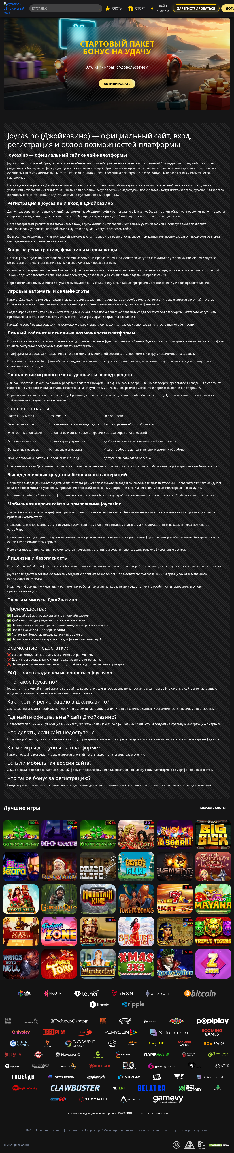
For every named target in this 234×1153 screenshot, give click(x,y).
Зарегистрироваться (196, 8)
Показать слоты (212, 808)
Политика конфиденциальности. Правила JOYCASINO (98, 1113)
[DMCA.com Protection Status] (219, 1145)
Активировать (117, 84)
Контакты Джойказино (155, 1113)
